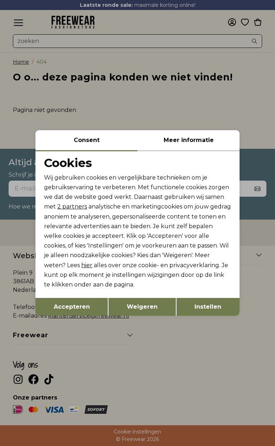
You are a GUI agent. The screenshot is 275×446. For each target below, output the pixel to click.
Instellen (207, 306)
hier (86, 265)
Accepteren (72, 306)
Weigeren (142, 306)
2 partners (72, 206)
